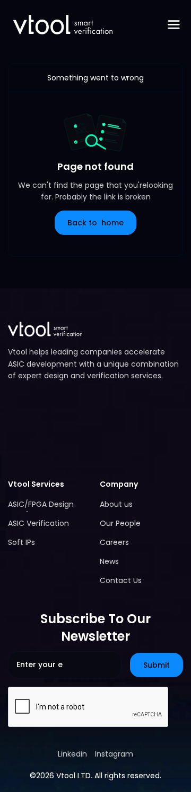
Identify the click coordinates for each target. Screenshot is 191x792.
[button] (173, 24)
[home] (60, 25)
